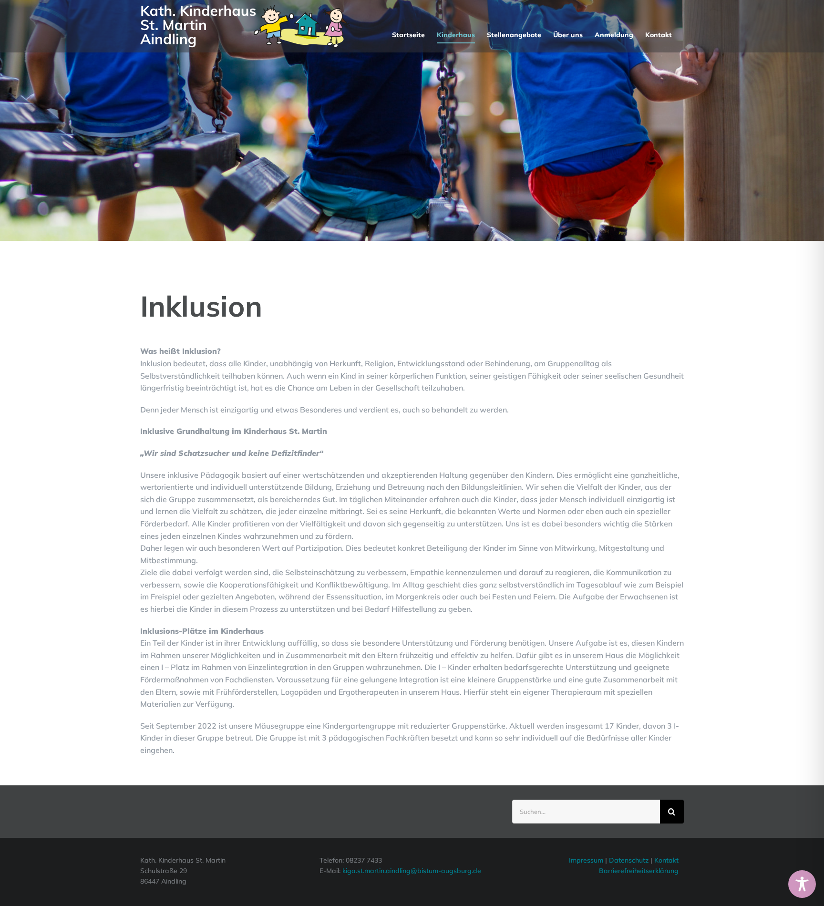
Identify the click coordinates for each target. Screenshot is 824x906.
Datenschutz (629, 860)
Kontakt (666, 860)
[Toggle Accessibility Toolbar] (802, 884)
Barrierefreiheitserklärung (639, 870)
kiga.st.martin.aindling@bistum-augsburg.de (411, 870)
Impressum (586, 860)
